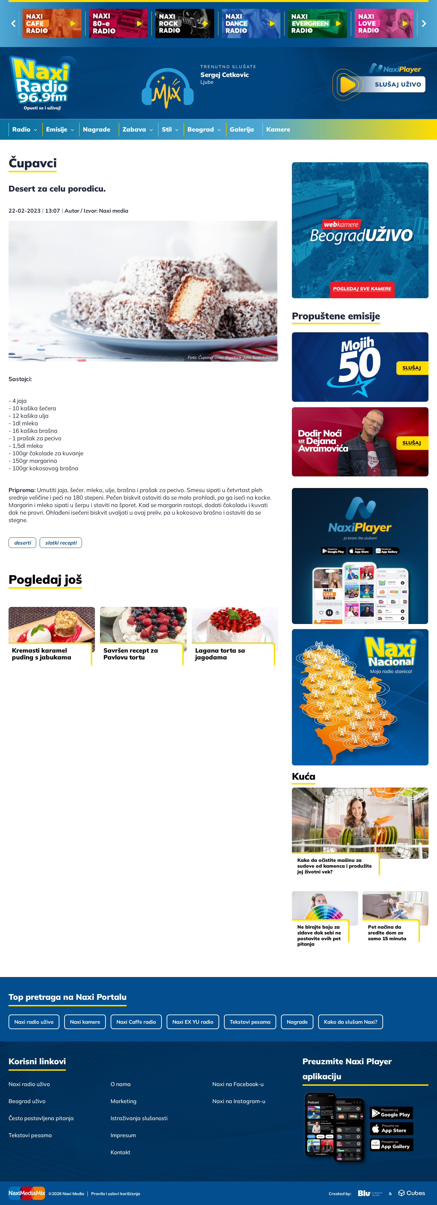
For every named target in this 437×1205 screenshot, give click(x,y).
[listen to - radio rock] (185, 24)
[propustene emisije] (360, 367)
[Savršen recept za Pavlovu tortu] (143, 629)
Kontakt (120, 1152)
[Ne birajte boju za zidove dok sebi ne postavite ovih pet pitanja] (325, 908)
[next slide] (423, 23)
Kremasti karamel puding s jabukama (41, 653)
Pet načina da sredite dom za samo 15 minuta (387, 933)
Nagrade (297, 1022)
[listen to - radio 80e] (118, 24)
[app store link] (391, 1129)
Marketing (124, 1101)
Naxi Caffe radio (136, 1022)
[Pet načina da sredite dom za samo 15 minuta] (396, 908)
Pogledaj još (45, 579)
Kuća (303, 776)
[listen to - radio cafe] (52, 24)
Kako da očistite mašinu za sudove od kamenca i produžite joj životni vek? (334, 866)
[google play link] (391, 1113)
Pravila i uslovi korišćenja (115, 1193)
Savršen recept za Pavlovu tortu (130, 653)
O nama (121, 1084)
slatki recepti (60, 542)
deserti (22, 542)
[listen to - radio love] (384, 24)
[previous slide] (13, 23)
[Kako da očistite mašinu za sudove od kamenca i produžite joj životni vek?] (360, 823)
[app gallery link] (391, 1145)
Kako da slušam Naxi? (350, 1022)
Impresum (123, 1135)
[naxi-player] (360, 556)
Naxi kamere (85, 1022)
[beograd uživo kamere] (360, 231)
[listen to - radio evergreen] (318, 24)
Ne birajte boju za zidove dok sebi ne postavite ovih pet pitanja (319, 935)
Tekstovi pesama (250, 1022)
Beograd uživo (27, 1101)
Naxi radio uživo (34, 1022)
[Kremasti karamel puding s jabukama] (52, 629)
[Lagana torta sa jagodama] (235, 629)
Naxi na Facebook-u (238, 1084)
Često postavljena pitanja (41, 1118)
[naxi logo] (43, 83)
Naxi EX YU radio (192, 1022)
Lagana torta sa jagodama (220, 653)
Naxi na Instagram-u (238, 1101)
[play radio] (378, 83)
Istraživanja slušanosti (139, 1118)
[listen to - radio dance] (251, 24)
